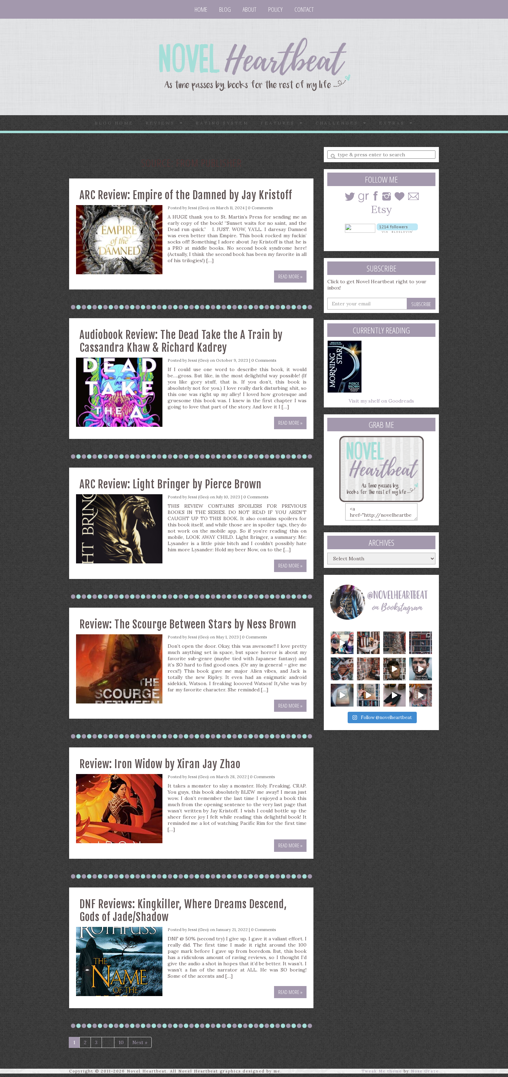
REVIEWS (162, 123)
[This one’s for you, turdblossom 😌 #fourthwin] (420, 668)
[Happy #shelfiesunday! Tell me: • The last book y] (368, 668)
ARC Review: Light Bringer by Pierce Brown (170, 484)
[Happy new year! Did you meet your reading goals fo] (394, 643)
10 (121, 1042)
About (249, 9)
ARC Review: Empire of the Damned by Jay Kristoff (185, 195)
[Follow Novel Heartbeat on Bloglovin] (397, 227)
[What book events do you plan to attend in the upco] (342, 668)
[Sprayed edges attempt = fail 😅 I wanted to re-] (368, 695)
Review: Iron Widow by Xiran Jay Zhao (160, 764)
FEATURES (280, 123)
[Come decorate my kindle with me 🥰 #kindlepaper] (394, 695)
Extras (394, 123)
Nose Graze (425, 1071)
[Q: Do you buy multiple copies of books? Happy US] (368, 643)
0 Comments (260, 207)
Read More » (290, 276)
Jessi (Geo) (198, 207)
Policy (275, 9)
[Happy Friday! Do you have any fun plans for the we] (420, 643)
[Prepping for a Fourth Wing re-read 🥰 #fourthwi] (342, 695)
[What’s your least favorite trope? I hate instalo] (394, 668)
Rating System (222, 123)
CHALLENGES (339, 123)
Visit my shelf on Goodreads (381, 401)
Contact (304, 9)
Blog (225, 9)
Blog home (114, 123)
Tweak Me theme (381, 1071)
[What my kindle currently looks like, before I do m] (420, 695)
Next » (139, 1042)
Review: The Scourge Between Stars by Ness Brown (188, 624)
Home (201, 9)
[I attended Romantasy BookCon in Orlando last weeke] (342, 643)
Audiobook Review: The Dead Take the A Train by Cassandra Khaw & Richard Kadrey (181, 341)
